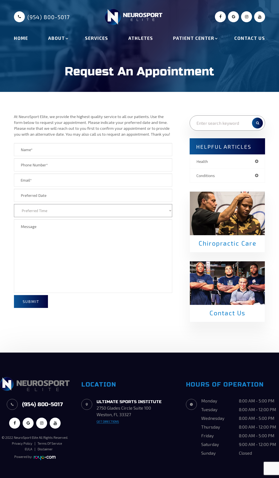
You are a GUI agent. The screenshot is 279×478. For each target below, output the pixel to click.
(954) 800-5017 (48, 17)
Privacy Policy (22, 443)
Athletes (140, 38)
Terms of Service (49, 443)
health (202, 161)
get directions (108, 421)
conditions (205, 175)
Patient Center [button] (193, 38)
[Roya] (45, 458)
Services (96, 38)
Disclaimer (45, 449)
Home (21, 38)
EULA (28, 449)
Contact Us (249, 38)
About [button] (56, 38)
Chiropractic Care (227, 243)
